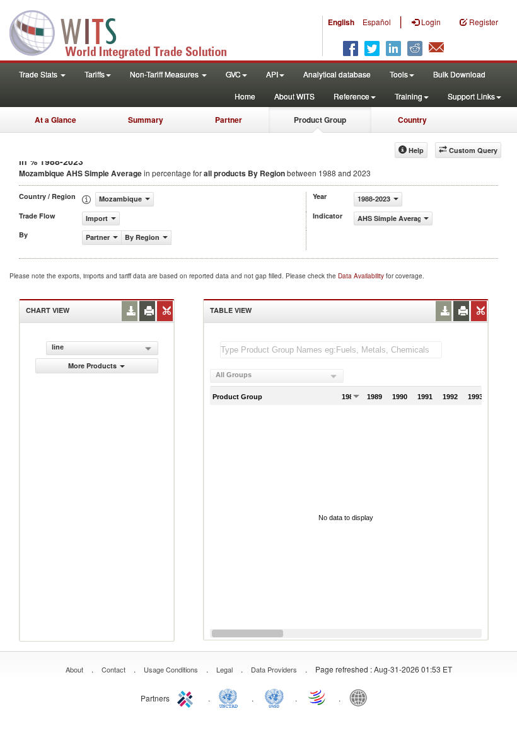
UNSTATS (274, 697)
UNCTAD (230, 697)
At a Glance (55, 119)
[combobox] (277, 376)
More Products (92, 365)
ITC (187, 697)
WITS (126, 31)
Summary (145, 119)
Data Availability (362, 275)
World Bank (361, 697)
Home (245, 96)
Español (377, 21)
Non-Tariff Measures (165, 74)
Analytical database (337, 74)
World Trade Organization (317, 697)
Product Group (320, 119)
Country (412, 119)
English (341, 22)
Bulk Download (459, 74)
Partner (228, 119)
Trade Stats (39, 74)
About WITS (294, 96)
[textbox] (331, 349)
